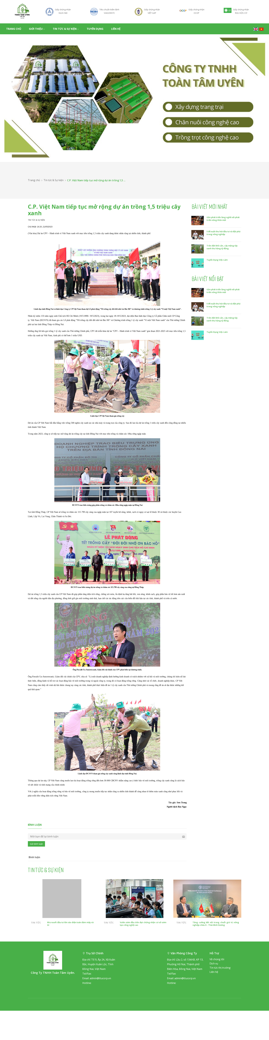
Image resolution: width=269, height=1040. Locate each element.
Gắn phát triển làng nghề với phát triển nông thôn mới (223, 218)
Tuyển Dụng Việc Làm (217, 259)
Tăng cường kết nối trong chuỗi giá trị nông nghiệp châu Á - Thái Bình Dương (216, 923)
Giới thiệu (36, 29)
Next (250, 911)
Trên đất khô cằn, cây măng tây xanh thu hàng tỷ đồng (222, 247)
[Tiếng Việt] (261, 29)
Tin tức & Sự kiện (65, 29)
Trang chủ (13, 29)
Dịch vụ (214, 963)
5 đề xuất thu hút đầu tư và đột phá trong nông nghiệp (223, 233)
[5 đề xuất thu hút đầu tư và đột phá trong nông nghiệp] (197, 234)
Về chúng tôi (217, 959)
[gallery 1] (134, 98)
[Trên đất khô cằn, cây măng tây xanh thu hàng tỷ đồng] (197, 248)
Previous (19, 911)
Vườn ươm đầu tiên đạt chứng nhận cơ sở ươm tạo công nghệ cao (143, 923)
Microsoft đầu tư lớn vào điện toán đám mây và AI (70, 923)
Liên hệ (115, 29)
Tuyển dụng (95, 29)
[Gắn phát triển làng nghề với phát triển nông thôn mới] (197, 220)
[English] (256, 29)
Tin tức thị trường (220, 967)
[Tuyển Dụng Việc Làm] (197, 262)
